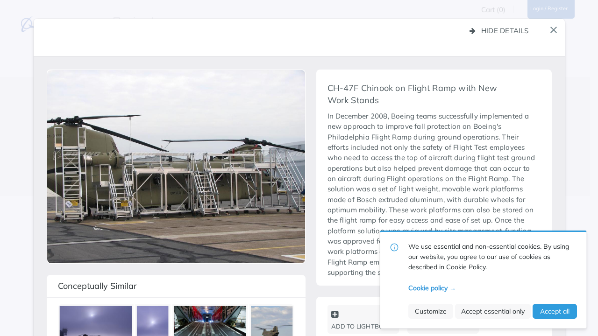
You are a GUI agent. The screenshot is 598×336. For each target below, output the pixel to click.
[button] (553, 29)
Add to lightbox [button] (359, 326)
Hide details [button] (505, 30)
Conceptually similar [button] (97, 285)
